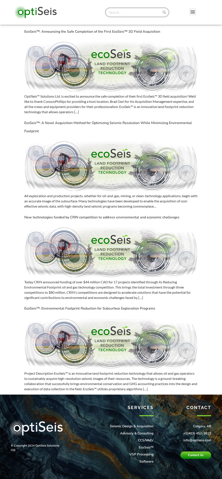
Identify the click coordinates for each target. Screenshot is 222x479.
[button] (192, 11)
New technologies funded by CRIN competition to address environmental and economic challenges (102, 217)
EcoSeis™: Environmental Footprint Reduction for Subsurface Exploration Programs (89, 308)
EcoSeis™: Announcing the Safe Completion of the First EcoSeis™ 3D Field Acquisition (92, 31)
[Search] (164, 12)
